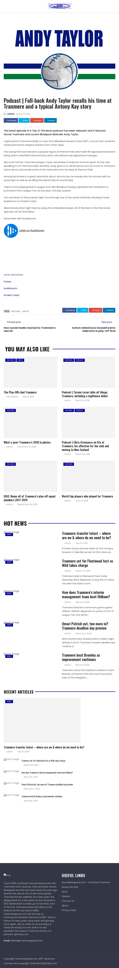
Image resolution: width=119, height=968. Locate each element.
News (20, 360)
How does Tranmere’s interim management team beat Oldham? (86, 594)
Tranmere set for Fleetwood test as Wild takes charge (87, 563)
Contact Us (68, 900)
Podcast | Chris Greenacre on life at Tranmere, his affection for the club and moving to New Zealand (85, 446)
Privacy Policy (69, 910)
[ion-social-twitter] (113, 958)
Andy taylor (15, 311)
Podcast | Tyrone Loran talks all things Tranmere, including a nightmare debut (85, 394)
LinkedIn (51, 120)
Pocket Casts (11, 295)
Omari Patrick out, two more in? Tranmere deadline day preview (85, 626)
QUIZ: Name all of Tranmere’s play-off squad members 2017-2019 (29, 498)
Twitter (25, 120)
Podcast (79, 360)
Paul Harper (12, 396)
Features (10, 360)
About (65, 905)
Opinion (66, 896)
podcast (25, 311)
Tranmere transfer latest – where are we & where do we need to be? (86, 535)
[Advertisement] (27, 831)
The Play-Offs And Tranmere (20, 392)
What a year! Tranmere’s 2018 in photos (27, 442)
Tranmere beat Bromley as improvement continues (81, 657)
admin (10, 113)
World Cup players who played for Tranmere (87, 496)
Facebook (11, 120)
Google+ (37, 120)
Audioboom (10, 288)
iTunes (7, 281)
